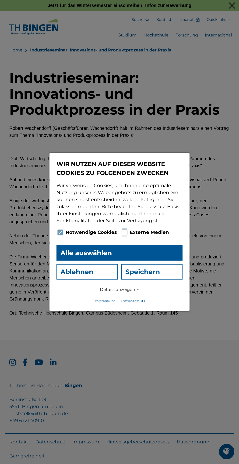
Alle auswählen (86, 253)
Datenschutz (133, 301)
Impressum (104, 301)
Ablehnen (76, 272)
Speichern (142, 272)
